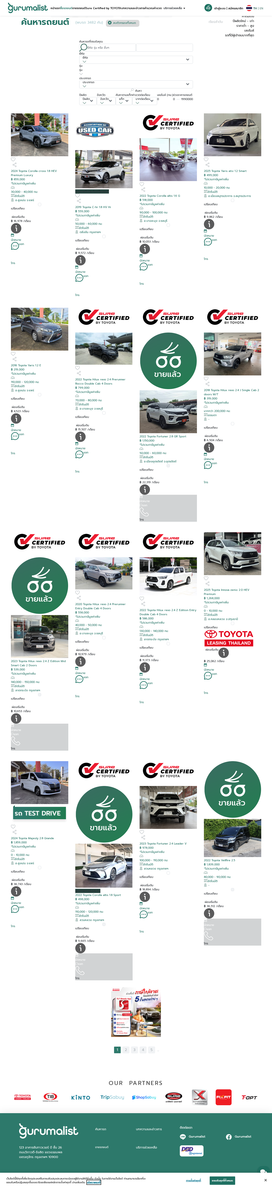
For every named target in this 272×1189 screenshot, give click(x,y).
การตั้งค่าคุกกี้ (193, 1180)
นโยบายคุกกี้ (94, 1182)
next (164, 1049)
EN (261, 8)
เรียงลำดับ (216, 21)
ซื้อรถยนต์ (66, 8)
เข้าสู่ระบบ (220, 8)
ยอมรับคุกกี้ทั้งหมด (222, 1180)
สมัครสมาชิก (235, 8)
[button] (55, 8)
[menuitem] (55, 8)
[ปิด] (265, 1180)
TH (255, 8)
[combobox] (136, 60)
